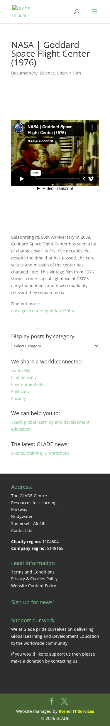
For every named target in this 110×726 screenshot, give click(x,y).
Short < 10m (69, 73)
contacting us (64, 661)
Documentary (24, 73)
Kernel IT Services (76, 711)
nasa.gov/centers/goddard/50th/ (43, 310)
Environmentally (27, 384)
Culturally (20, 370)
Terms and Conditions (33, 572)
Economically (24, 377)
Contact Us (21, 530)
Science (47, 73)
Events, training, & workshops (40, 453)
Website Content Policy (33, 585)
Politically (20, 391)
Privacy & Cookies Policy (34, 578)
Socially (18, 398)
